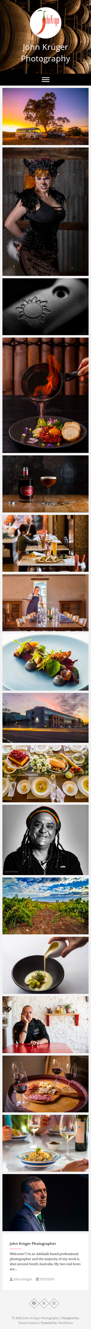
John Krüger (22, 1279)
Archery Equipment (24, 332)
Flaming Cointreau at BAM (30, 450)
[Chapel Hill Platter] (45, 1084)
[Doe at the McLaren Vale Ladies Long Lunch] (45, 211)
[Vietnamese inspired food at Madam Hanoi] (45, 543)
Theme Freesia (28, 1323)
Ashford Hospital (21, 740)
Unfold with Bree (22, 799)
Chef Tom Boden (21, 628)
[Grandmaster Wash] (45, 840)
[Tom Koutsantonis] (45, 1202)
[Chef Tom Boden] (45, 602)
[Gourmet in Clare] (45, 116)
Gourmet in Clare (22, 142)
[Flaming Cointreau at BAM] (45, 395)
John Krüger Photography (45, 52)
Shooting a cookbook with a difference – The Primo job (42, 1166)
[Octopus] (45, 662)
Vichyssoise (17, 991)
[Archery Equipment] (45, 306)
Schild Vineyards (21, 932)
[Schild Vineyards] (45, 905)
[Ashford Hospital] (45, 718)
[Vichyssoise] (45, 965)
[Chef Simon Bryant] (45, 1024)
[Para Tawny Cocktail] (45, 483)
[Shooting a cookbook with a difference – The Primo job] (45, 1143)
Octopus (14, 688)
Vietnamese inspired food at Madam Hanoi (44, 569)
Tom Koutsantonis (23, 1228)
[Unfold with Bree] (45, 773)
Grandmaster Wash (24, 872)
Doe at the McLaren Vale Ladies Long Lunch (39, 271)
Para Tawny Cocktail (25, 510)
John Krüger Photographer (33, 1243)
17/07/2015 (47, 1279)
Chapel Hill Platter (23, 1110)
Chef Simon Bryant (23, 1050)
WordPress (65, 1323)
